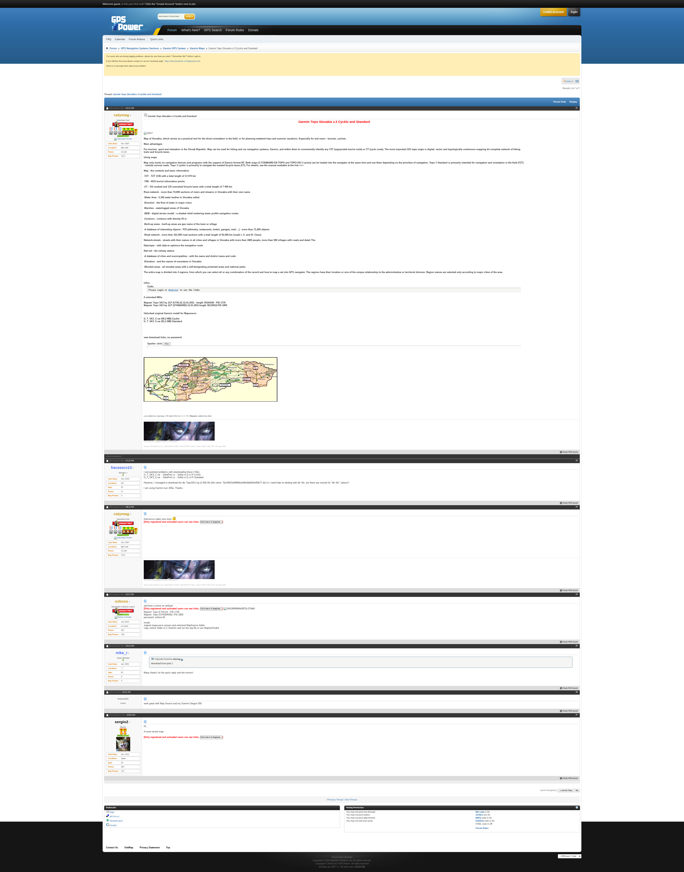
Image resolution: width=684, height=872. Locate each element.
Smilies (479, 815)
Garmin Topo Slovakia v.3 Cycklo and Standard (137, 94)
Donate (253, 30)
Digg (112, 812)
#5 (577, 646)
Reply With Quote (570, 452)
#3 (577, 507)
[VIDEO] (480, 821)
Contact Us (112, 847)
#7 (577, 715)
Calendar (120, 39)
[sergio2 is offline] (123, 744)
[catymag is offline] (123, 139)
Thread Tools (559, 102)
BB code (480, 812)
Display (573, 102)
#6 (577, 692)
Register (173, 290)
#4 (577, 594)
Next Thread (351, 799)
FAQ (108, 39)
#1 (577, 108)
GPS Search (213, 30)
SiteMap (128, 847)
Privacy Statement (150, 847)
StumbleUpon (116, 821)
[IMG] (478, 818)
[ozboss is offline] (123, 617)
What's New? (190, 30)
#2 (577, 461)
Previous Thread (335, 799)
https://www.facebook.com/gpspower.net (182, 61)
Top (577, 791)
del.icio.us (114, 816)
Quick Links (156, 39)
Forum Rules (235, 30)
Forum (172, 30)
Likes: (569, 81)
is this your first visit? (133, 3)
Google (113, 825)
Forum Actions (137, 39)
